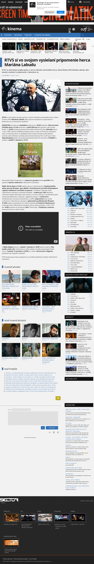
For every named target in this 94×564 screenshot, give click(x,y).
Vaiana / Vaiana (75, 310)
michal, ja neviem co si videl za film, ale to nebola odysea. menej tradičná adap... (77, 447)
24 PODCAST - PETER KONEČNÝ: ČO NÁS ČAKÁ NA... (10, 309)
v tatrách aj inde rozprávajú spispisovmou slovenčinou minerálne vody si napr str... (77, 482)
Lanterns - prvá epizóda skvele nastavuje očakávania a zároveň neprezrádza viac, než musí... (79, 141)
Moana (73, 255)
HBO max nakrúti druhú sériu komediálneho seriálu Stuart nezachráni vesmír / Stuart (31, 385)
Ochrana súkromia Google (20, 559)
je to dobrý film (70, 465)
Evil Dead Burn (75, 263)
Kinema (10, 2)
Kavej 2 (73, 212)
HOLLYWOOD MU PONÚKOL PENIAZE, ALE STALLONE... (10, 286)
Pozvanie (73, 226)
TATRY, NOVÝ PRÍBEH (73, 480)
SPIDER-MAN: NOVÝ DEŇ (74, 468)
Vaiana (73, 218)
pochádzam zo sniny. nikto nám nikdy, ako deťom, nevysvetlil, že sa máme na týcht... (77, 425)
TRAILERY (28, 35)
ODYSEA (68, 445)
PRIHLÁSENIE (86, 2)
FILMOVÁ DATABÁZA (42, 35)
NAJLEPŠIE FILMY (29, 39)
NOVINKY (8, 35)
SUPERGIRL (69, 474)
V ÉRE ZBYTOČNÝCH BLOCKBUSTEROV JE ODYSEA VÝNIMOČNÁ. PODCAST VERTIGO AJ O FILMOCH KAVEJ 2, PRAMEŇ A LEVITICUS (79, 360)
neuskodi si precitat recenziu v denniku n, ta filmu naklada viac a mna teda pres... (78, 419)
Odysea (73, 210)
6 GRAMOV (5, 339)
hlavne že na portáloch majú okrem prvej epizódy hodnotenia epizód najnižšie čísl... (77, 433)
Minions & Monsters (77, 261)
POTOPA (68, 423)
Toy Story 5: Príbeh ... (77, 220)
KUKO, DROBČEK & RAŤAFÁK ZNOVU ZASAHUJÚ (48, 360)
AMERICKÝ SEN (27, 358)
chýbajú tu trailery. (71, 489)
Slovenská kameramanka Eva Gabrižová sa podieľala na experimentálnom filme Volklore (32, 383)
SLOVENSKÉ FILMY (52, 39)
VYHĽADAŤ (78, 39)
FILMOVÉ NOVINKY (12, 267)
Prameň (73, 312)
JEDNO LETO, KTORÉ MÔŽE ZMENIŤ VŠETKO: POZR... (30, 286)
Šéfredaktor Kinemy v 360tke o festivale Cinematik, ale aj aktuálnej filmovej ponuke (78, 132)
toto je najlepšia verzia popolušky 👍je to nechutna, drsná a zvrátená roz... (77, 453)
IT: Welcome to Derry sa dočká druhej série (84, 170)
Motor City (74, 269)
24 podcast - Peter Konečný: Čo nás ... (36, 51)
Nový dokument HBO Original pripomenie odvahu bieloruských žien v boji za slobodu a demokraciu (78, 112)
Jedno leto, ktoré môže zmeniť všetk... (65, 51)
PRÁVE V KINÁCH (65, 39)
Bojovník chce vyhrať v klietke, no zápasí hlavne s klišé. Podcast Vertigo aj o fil (29, 375)
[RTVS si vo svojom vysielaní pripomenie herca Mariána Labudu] (30, 177)
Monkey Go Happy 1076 (11, 524)
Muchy (73, 302)
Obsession (74, 271)
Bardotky (73, 222)
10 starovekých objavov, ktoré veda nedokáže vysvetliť (11, 551)
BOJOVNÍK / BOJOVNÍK (50, 339)
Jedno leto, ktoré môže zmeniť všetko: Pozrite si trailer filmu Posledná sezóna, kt (30, 381)
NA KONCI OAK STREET (10, 358)
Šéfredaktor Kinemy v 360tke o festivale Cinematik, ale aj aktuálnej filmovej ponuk (30, 379)
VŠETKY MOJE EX (71, 463)
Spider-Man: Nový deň (78, 208)
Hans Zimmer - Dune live (78, 524)
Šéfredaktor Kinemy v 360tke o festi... (51, 51)
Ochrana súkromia (7, 559)
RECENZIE (18, 35)
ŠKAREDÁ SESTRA (71, 451)
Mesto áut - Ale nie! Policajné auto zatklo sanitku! (60, 526)
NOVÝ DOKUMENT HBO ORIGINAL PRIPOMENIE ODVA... (50, 286)
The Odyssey (75, 253)
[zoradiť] (58, 432)
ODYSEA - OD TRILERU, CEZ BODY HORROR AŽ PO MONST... (77, 438)
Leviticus (73, 300)
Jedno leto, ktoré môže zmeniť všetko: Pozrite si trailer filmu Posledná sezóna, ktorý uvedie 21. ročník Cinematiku (79, 102)
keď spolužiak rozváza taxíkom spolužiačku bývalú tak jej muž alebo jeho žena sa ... (78, 459)
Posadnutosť (75, 224)
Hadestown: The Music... (78, 257)
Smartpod (18, 2)
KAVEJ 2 (68, 457)
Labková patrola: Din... (77, 216)
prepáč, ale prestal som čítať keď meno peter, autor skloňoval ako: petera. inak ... (78, 470)
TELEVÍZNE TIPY (41, 39)
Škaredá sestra (75, 306)
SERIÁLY (20, 39)
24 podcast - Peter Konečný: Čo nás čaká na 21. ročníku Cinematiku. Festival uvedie (30, 377)
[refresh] (54, 432)
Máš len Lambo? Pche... (44, 524)
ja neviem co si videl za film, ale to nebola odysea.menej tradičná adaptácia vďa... (77, 441)
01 (49, 432)
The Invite (74, 265)
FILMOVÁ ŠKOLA (12, 39)
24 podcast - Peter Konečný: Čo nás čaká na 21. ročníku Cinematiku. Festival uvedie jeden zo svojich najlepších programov (78, 123)
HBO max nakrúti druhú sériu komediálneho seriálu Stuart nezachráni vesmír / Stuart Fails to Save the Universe (79, 152)
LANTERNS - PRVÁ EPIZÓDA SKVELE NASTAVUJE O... (48, 309)
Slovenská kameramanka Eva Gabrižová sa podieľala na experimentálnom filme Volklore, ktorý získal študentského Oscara (79, 179)
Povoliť (61, 12)
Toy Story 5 (74, 259)
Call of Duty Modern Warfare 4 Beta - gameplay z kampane (26, 525)
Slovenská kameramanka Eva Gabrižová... (78, 52)
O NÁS (88, 39)
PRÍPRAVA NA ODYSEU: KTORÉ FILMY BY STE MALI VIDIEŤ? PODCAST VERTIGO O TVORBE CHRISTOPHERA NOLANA (78, 370)
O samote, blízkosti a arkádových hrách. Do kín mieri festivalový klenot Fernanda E (30, 391)
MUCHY (24, 339)
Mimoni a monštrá (76, 214)
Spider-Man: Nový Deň (78, 298)
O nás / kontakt (32, 559)
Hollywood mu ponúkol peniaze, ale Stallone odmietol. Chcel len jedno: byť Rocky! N (30, 389)
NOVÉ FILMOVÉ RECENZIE (15, 320)
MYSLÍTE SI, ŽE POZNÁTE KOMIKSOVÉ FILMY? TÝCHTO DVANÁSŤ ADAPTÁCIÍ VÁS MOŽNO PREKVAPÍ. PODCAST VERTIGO (78, 348)
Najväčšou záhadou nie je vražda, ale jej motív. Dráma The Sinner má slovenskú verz (31, 387)
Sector (3, 2)
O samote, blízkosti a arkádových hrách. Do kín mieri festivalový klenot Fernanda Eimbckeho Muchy (78, 162)
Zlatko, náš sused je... (77, 308)
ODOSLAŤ (52, 428)
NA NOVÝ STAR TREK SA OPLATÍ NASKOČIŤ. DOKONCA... (76, 430)
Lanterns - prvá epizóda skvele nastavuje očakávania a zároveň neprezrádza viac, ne (31, 373)
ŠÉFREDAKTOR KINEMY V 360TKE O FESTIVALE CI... (30, 308)
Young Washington (76, 267)
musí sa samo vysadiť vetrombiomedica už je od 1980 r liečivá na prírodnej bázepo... (78, 413)
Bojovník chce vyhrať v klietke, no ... (22, 51)
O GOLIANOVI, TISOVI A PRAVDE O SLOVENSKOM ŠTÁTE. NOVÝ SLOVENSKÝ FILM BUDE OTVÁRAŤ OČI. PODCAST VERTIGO (79, 337)
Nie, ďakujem (49, 12)
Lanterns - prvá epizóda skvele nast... (8, 51)
